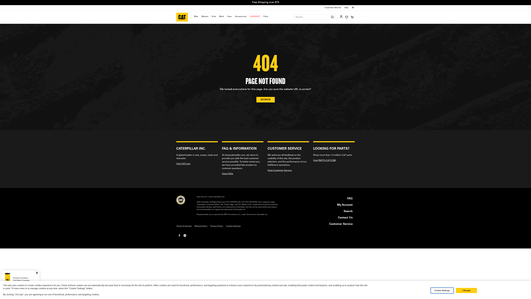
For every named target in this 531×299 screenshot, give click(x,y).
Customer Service (333, 8)
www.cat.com (202, 197)
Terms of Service (184, 226)
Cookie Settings (442, 290)
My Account (345, 205)
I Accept (466, 290)
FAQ (346, 8)
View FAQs (227, 174)
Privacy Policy (216, 226)
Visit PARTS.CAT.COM (324, 160)
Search (348, 211)
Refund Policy (200, 226)
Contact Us (345, 217)
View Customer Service (280, 170)
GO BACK (266, 100)
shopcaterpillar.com (182, 17)
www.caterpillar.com (217, 197)
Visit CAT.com (183, 164)
